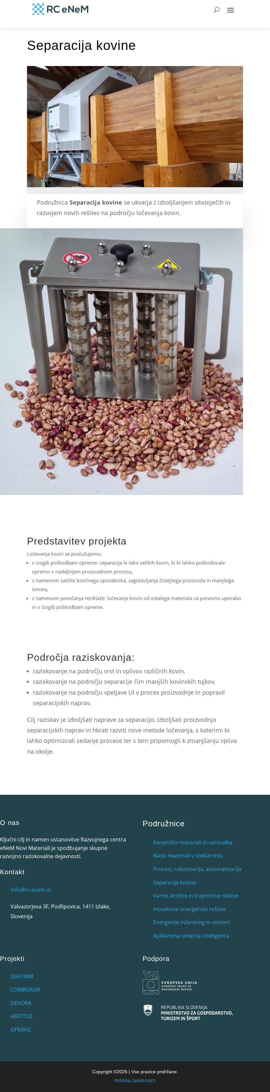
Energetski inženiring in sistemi (191, 922)
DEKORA (21, 1003)
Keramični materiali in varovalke (192, 842)
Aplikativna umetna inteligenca (191, 935)
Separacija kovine (174, 882)
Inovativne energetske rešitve (189, 909)
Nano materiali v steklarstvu (188, 855)
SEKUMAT (22, 976)
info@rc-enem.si (31, 889)
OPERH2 (21, 1029)
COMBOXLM (25, 989)
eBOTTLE (21, 1016)
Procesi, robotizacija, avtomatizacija (197, 869)
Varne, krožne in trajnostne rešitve (196, 895)
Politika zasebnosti (135, 1080)
